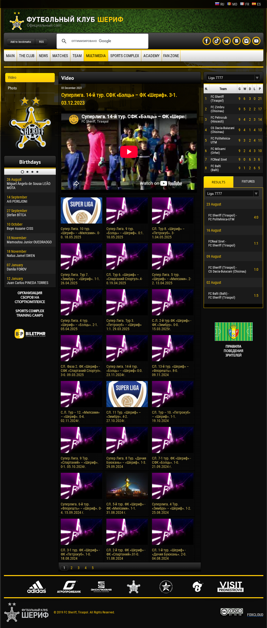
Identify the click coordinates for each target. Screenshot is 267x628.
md (234, 4)
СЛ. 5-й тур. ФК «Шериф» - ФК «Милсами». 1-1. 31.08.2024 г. (125, 508)
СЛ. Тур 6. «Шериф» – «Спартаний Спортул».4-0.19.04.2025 (124, 279)
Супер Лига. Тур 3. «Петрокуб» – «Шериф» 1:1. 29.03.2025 (124, 324)
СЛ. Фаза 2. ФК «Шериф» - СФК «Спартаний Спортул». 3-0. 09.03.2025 (81, 370)
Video (12, 77)
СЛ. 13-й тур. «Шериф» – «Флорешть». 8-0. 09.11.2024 (170, 370)
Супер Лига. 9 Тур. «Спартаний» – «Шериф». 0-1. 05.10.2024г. (80, 462)
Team (77, 55)
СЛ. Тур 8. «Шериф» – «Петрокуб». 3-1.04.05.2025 (168, 233)
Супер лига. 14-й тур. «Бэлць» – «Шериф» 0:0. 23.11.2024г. (124, 370)
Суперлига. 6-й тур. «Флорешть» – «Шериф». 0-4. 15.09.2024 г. (81, 508)
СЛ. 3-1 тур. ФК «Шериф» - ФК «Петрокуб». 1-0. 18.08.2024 (80, 554)
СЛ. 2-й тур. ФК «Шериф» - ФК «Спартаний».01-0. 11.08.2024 (125, 554)
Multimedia (96, 55)
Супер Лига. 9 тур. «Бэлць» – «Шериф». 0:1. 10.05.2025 (125, 233)
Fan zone (171, 55)
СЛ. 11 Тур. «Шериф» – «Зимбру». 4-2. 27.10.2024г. (123, 416)
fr (247, 4)
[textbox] (230, 78)
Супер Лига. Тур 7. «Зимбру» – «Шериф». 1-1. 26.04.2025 (80, 279)
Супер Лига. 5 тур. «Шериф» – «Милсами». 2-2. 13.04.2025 (171, 279)
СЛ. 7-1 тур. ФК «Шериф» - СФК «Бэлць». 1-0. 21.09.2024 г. (171, 462)
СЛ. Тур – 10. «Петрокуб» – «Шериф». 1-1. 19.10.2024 (171, 416)
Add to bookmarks (20, 42)
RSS (41, 42)
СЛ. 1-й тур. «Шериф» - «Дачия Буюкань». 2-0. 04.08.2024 (169, 554)
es (259, 4)
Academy (151, 55)
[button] (257, 78)
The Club (26, 55)
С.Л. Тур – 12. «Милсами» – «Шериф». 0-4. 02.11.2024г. (80, 416)
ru (222, 4)
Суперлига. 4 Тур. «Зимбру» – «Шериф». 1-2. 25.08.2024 (171, 508)
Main (10, 55)
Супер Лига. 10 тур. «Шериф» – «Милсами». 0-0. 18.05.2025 (80, 233)
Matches (60, 55)
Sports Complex (124, 55)
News (43, 55)
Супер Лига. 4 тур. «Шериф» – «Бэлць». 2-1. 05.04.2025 (79, 324)
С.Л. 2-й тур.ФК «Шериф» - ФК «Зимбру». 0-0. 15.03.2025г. (171, 324)
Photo (12, 88)
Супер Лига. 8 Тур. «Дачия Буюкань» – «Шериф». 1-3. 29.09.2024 (126, 462)
